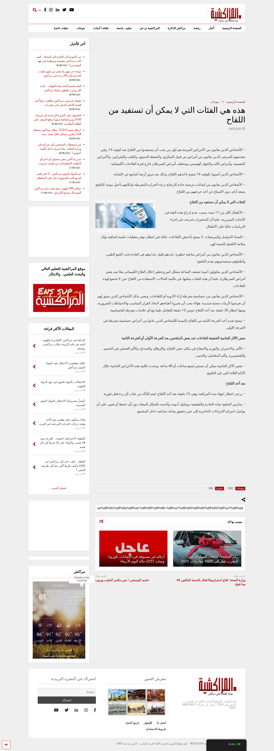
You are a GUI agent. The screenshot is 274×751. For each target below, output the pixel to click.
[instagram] (51, 9)
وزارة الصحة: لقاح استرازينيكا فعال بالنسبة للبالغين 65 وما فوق (211, 582)
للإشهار (148, 722)
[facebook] (45, 9)
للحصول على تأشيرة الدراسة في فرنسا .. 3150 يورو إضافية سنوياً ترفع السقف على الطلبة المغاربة (57, 119)
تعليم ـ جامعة (124, 28)
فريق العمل (132, 722)
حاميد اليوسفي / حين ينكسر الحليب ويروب (122, 580)
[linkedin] (57, 9)
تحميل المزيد (59, 488)
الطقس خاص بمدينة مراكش (59, 650)
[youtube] (71, 9)
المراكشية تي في (150, 28)
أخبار (211, 28)
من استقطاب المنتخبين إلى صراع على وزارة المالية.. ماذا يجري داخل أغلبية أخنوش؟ (59, 148)
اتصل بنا (161, 722)
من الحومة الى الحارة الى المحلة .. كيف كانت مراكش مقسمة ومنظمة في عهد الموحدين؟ (58, 61)
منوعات (80, 28)
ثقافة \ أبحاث (101, 28)
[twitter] (64, 9)
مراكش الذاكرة (177, 28)
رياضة (197, 28)
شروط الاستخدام (156, 729)
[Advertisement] (170, 66)
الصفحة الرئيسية (231, 28)
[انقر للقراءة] (207, 549)
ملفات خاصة (61, 28)
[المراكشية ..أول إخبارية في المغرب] (224, 21)
